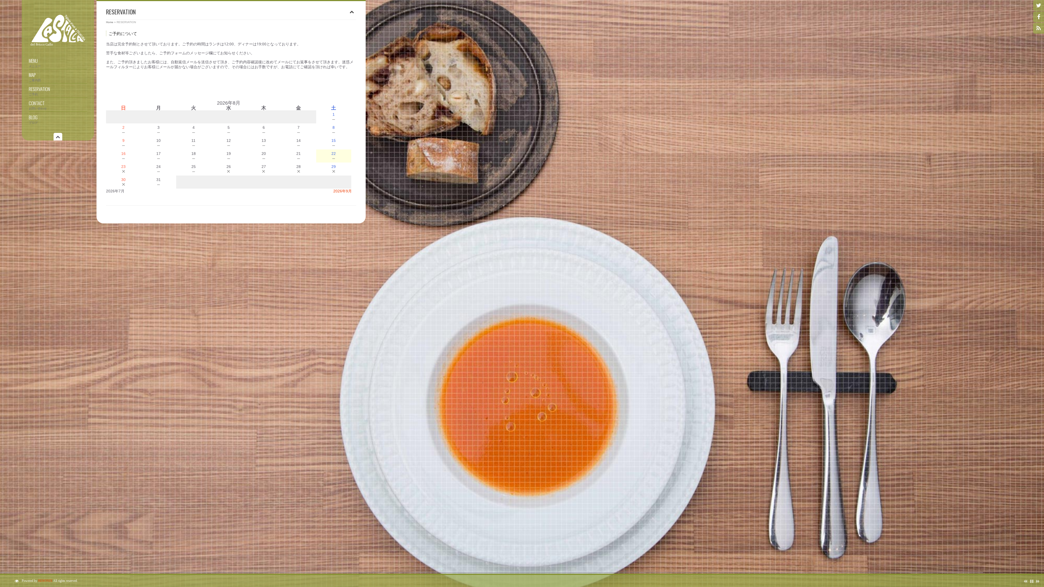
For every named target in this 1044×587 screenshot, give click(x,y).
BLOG (33, 119)
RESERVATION (39, 91)
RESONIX (45, 581)
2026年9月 (342, 191)
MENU (35, 62)
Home (109, 22)
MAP (35, 76)
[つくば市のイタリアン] (58, 46)
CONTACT (38, 105)
